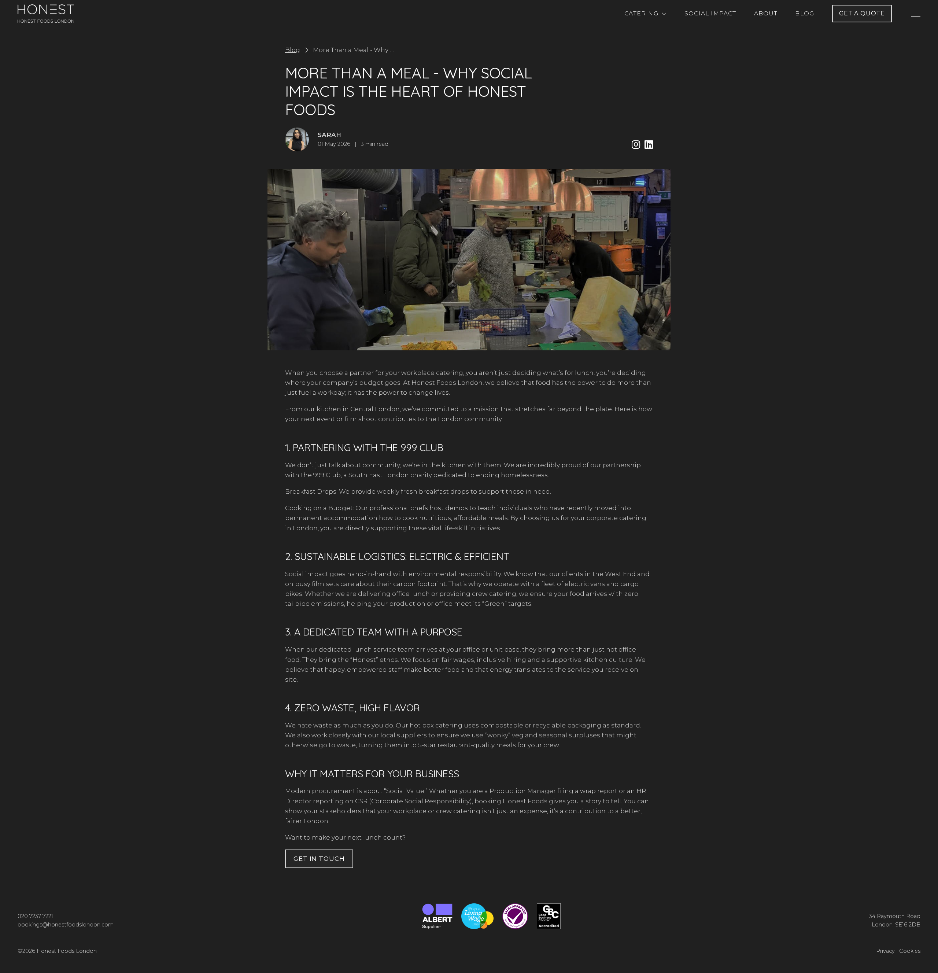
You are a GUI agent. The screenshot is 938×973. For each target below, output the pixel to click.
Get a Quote (862, 13)
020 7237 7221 (35, 916)
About (766, 13)
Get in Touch (318, 858)
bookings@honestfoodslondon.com (66, 924)
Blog (805, 13)
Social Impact (710, 13)
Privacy (885, 951)
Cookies (909, 951)
